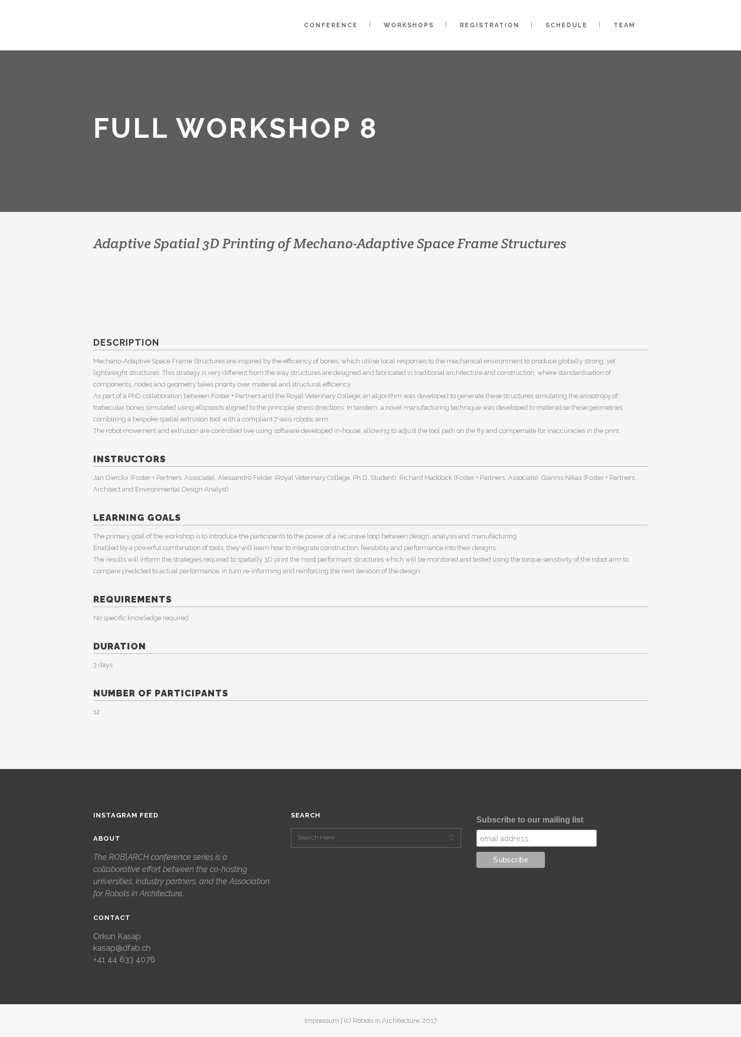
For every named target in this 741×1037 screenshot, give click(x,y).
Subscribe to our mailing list (529, 819)
